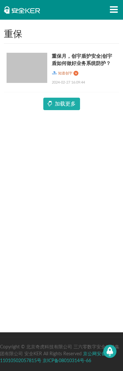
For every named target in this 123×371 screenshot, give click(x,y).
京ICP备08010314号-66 (67, 361)
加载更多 (65, 104)
